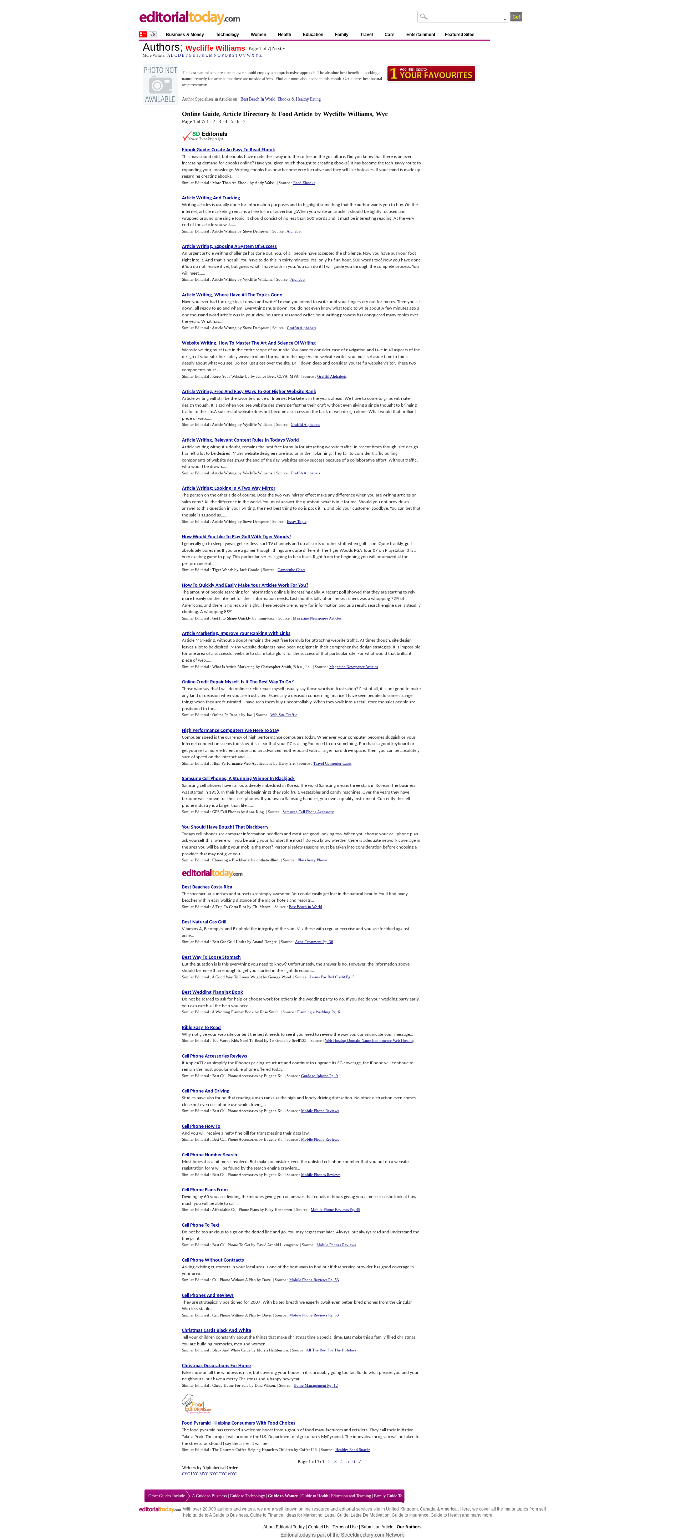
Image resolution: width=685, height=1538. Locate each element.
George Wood (279, 977)
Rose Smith (269, 1012)
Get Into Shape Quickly (231, 618)
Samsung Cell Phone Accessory (308, 812)
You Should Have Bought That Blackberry (225, 827)
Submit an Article (377, 1526)
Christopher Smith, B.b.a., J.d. (286, 666)
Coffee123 (308, 1449)
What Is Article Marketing (233, 666)
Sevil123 (299, 1040)
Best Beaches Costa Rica (207, 887)
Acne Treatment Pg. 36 (314, 941)
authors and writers (236, 1509)
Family (342, 34)
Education (313, 34)
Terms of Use (345, 1526)
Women (258, 34)
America (449, 1509)
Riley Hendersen (278, 1209)
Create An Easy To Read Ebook (243, 150)
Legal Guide (337, 1515)
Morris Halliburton (272, 1350)
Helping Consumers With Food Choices (254, 1423)
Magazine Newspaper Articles (317, 618)
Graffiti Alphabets (301, 328)
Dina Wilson (265, 1385)
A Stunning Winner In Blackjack (262, 778)
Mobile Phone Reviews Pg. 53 (314, 1280)
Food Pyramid (196, 1423)
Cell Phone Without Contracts (213, 1260)
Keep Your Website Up (231, 376)
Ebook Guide (195, 150)
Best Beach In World (257, 99)
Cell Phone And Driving (205, 1091)
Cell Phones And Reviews (208, 1295)
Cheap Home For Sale (230, 1385)
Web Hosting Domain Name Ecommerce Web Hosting (369, 1040)
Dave (266, 1280)
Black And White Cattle (231, 1350)
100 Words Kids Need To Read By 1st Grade (248, 1040)
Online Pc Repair (226, 715)
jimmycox (266, 618)
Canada (428, 1509)
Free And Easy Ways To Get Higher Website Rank (265, 391)
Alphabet (293, 231)
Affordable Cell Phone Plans (235, 1209)
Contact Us (318, 1526)
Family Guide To (388, 1495)
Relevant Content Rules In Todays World (256, 440)
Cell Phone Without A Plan (234, 1280)
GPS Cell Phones (226, 812)
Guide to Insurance (410, 1515)
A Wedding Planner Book (233, 1012)
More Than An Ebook (230, 182)
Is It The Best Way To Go (266, 682)
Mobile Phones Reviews (320, 1174)
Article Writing (224, 231)
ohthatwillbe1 (268, 860)
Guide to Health (314, 1495)
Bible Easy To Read (201, 1027)
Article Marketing (200, 633)
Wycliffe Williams (215, 48)
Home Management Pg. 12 (316, 1385)
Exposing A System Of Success (245, 246)
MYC (203, 1474)
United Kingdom (401, 1509)
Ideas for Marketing (304, 1515)
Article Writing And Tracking (211, 198)
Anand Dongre (264, 941)
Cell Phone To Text (200, 1225)
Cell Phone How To (201, 1126)
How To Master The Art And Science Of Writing (267, 343)
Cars (390, 34)
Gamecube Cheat (291, 569)
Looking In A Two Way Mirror (244, 488)
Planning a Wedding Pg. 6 (318, 1012)
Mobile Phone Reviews (320, 1111)
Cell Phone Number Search (209, 1155)
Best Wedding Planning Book (212, 992)
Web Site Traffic (283, 715)
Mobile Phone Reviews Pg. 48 (335, 1209)
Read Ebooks (304, 182)
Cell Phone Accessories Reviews (214, 1056)
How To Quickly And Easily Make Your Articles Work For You (244, 585)
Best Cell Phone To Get (231, 1245)
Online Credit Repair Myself (210, 682)
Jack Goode (249, 569)
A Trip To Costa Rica (229, 907)
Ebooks (284, 99)
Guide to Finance (266, 1515)
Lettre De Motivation (370, 1515)
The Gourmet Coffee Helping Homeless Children (252, 1449)
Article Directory (245, 113)
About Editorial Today (284, 1526)
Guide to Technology (247, 1495)
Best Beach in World (305, 907)
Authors (161, 47)
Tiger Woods (222, 569)
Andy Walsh (265, 182)
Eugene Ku (273, 1076)
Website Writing (199, 343)
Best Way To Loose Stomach (211, 957)
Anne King (255, 812)
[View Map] (153, 34)
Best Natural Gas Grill (204, 922)
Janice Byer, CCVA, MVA (277, 376)
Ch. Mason (261, 907)
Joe (249, 715)
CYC (186, 1474)
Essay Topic (296, 521)
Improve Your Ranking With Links (255, 633)
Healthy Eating (308, 99)
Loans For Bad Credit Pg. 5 (332, 977)
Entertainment (420, 34)
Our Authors (409, 1526)
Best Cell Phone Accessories (235, 1076)
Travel (366, 34)
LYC (194, 1474)
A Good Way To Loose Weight (237, 977)
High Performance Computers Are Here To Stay (230, 730)
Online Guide (200, 113)
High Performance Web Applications (242, 763)
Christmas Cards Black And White (216, 1330)
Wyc (382, 113)
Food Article (295, 113)
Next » (278, 48)
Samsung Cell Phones (204, 778)
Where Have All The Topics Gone (248, 295)
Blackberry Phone (312, 860)
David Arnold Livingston (277, 1245)
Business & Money (185, 34)
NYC (213, 1474)
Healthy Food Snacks (352, 1449)
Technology (227, 34)
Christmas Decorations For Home (216, 1366)
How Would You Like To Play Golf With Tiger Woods (235, 537)
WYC (232, 1474)
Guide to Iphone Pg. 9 (319, 1076)
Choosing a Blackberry (231, 860)
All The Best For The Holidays (331, 1350)
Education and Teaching (351, 1495)
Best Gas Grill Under (229, 941)
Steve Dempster (255, 231)
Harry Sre (287, 763)
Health (284, 34)
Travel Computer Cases (332, 763)
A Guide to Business (209, 1495)
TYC (223, 1474)
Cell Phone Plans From (205, 1190)
